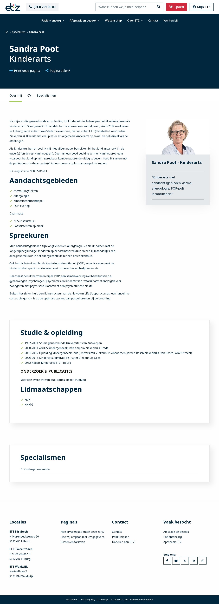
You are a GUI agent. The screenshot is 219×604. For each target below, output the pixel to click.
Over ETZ (133, 20)
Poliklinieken (120, 537)
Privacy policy (88, 600)
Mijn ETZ (203, 7)
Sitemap (103, 600)
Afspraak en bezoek (83, 20)
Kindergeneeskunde (37, 469)
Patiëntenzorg (51, 20)
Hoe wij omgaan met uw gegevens (83, 537)
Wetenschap (113, 20)
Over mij (15, 95)
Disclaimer (71, 600)
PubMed (80, 380)
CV (29, 95)
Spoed (179, 7)
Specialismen (46, 95)
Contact (153, 20)
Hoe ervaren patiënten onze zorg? (82, 532)
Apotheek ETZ (172, 542)
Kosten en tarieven (73, 542)
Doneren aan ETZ (123, 542)
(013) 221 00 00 (44, 7)
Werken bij (171, 20)
